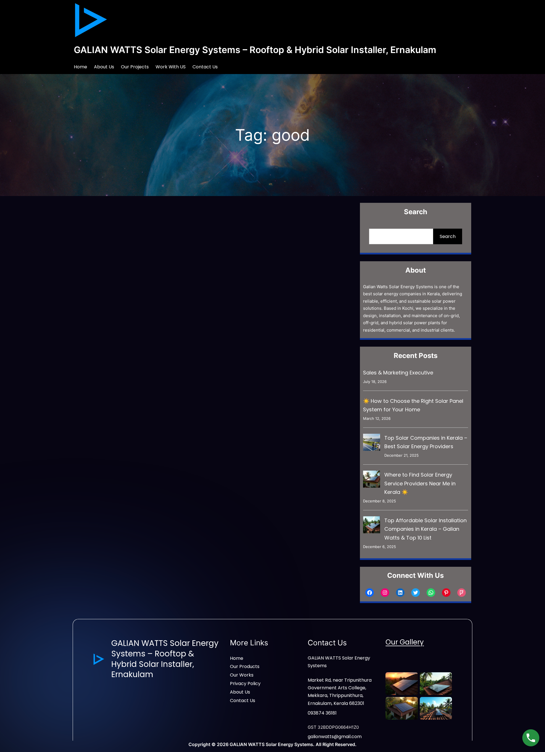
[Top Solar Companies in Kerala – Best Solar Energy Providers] (371, 444)
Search (448, 236)
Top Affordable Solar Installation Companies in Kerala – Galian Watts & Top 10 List (425, 529)
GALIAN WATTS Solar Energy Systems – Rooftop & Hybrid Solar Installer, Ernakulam (255, 49)
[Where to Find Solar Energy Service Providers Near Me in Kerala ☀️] (371, 480)
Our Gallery (404, 642)
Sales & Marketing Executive (398, 372)
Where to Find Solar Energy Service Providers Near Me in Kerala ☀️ (420, 483)
